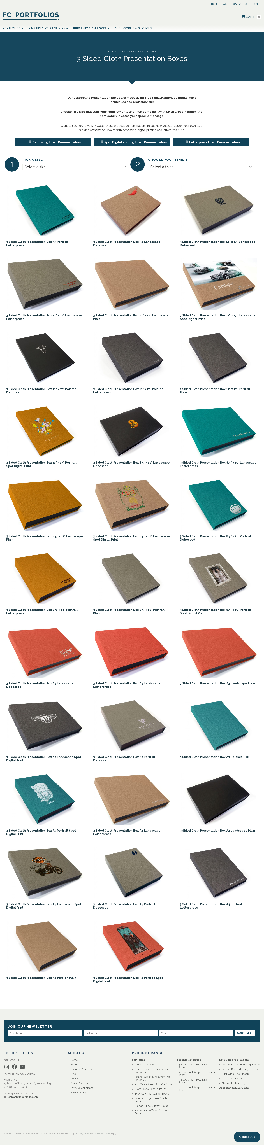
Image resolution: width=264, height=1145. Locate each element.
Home (215, 4)
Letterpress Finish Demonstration (214, 142)
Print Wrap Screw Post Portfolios (153, 1084)
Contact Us (239, 4)
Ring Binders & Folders (47, 28)
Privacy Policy (78, 1092)
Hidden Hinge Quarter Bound (151, 1105)
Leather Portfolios (145, 1064)
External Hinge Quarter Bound (152, 1093)
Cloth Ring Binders (233, 1078)
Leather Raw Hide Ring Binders (240, 1069)
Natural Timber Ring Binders (238, 1083)
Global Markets (79, 1083)
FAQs (225, 4)
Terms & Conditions (81, 1087)
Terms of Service (102, 1133)
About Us (75, 1064)
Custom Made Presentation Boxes (136, 51)
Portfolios (12, 28)
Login (254, 4)
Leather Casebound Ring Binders (241, 1064)
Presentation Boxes (89, 28)
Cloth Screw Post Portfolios (150, 1089)
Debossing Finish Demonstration (56, 142)
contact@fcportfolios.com (23, 1096)
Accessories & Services (133, 28)
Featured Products (81, 1069)
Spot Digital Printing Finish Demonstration (135, 142)
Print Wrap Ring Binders (235, 1073)
